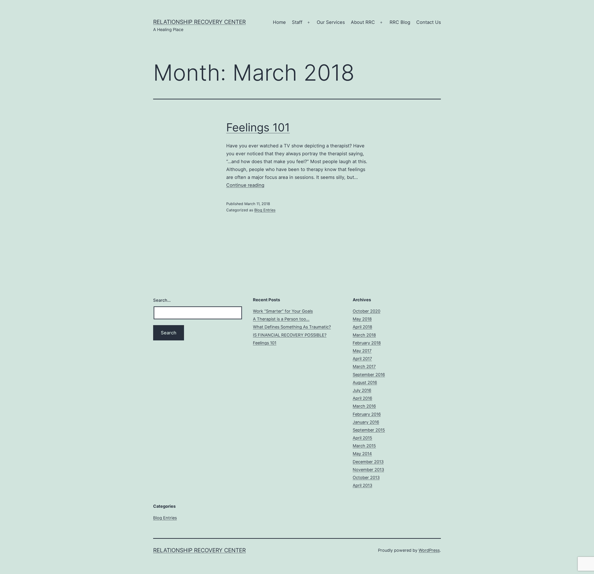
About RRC (363, 22)
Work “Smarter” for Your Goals (283, 311)
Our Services (331, 22)
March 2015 (364, 445)
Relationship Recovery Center (199, 22)
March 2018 (364, 335)
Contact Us (428, 22)
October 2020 (366, 311)
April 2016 (362, 398)
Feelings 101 (258, 127)
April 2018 (362, 326)
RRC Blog (400, 22)
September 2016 (369, 374)
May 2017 (362, 350)
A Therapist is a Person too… (281, 319)
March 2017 (364, 366)
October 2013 (366, 477)
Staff (297, 22)
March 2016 (364, 406)
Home (279, 22)
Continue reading (245, 185)
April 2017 (362, 358)
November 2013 (368, 469)
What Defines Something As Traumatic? (292, 326)
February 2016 (367, 414)
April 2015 (362, 437)
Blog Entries (264, 210)
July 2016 (362, 390)
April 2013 (362, 485)
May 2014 (362, 453)
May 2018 (362, 319)
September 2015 (369, 430)
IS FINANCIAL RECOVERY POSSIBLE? (289, 335)
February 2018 (367, 342)
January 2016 (366, 422)
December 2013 (368, 461)
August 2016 (365, 382)
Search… (162, 300)
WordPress (429, 550)
